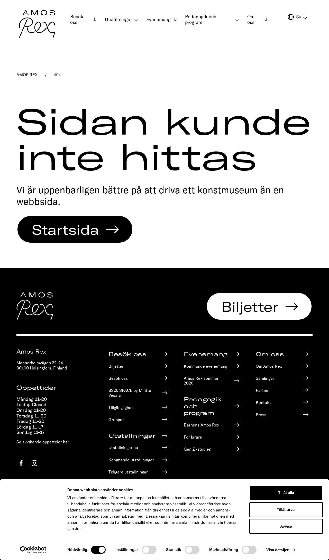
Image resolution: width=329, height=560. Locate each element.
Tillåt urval (286, 509)
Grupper (116, 419)
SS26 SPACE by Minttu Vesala (129, 392)
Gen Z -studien (197, 449)
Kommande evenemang (205, 366)
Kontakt (263, 402)
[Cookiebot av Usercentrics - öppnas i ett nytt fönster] (33, 550)
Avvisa (286, 526)
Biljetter (249, 306)
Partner (263, 390)
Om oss (250, 19)
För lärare (193, 436)
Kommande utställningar (131, 459)
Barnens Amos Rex (201, 424)
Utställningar (118, 19)
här (66, 441)
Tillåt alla (286, 492)
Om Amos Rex (269, 366)
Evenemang (158, 19)
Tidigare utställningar (128, 471)
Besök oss (76, 19)
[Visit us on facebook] (21, 463)
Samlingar (265, 378)
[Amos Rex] (37, 24)
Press (261, 414)
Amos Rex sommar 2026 (201, 380)
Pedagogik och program (200, 19)
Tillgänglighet (120, 407)
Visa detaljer (277, 550)
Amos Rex (27, 74)
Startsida (65, 229)
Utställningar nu (123, 447)
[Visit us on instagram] (34, 463)
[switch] (149, 550)
